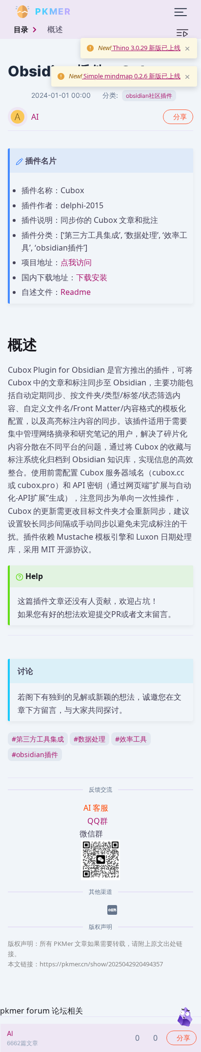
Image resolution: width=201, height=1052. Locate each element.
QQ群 (97, 821)
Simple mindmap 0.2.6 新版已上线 (131, 76)
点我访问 (76, 262)
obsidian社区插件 (149, 95)
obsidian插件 (35, 754)
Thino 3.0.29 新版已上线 (146, 47)
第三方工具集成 (38, 739)
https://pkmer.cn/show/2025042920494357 (101, 964)
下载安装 (91, 277)
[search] (94, 11)
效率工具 (131, 739)
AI (35, 116)
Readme (75, 292)
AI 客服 (96, 807)
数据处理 (89, 739)
